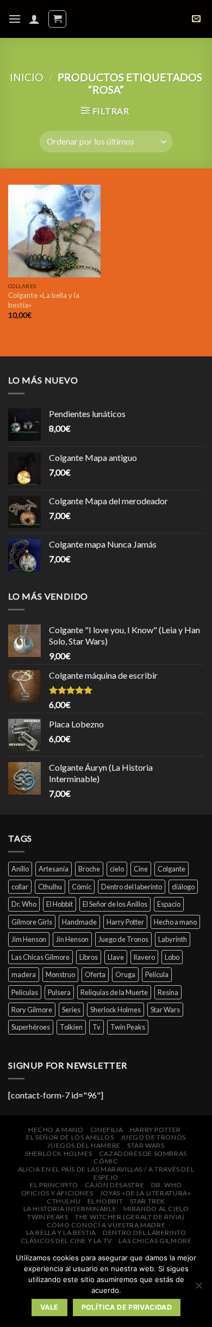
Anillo (20, 868)
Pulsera (59, 992)
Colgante (171, 868)
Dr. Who (23, 904)
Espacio (168, 904)
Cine (141, 868)
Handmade (79, 922)
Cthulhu (50, 886)
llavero (144, 957)
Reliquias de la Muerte (114, 992)
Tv (96, 1027)
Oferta (95, 974)
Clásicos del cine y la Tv (66, 1241)
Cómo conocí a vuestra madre (106, 1225)
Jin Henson (72, 939)
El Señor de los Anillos (115, 904)
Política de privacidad (127, 1307)
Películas (24, 992)
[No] (198, 1288)
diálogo (183, 886)
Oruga (125, 974)
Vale (49, 1307)
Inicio (26, 77)
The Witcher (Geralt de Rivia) (130, 1217)
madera (23, 974)
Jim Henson (28, 939)
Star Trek (148, 1201)
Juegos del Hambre (83, 1145)
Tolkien (71, 1027)
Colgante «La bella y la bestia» (43, 300)
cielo (117, 868)
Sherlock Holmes (115, 1009)
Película (157, 974)
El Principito (54, 1185)
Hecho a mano (175, 922)
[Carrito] (57, 19)
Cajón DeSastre (115, 1185)
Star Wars (165, 1009)
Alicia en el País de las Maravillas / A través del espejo (106, 1173)
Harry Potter (125, 922)
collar (19, 886)
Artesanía (53, 868)
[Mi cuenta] (34, 19)
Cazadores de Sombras (143, 1153)
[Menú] (14, 18)
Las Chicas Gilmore (40, 957)
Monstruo (60, 974)
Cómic (81, 886)
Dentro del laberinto (131, 886)
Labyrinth (172, 939)
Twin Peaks (127, 1027)
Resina (168, 992)
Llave (116, 957)
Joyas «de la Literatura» (145, 1193)
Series (71, 1009)
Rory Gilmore (31, 1009)
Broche (89, 868)
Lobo (172, 957)
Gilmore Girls (31, 922)
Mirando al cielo (156, 1209)
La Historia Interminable (70, 1209)
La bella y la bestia (61, 1232)
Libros (88, 957)
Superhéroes (30, 1027)
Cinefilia (106, 1130)
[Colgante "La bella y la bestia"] (54, 231)
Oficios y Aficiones (57, 1193)
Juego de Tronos (123, 939)
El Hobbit (59, 904)
